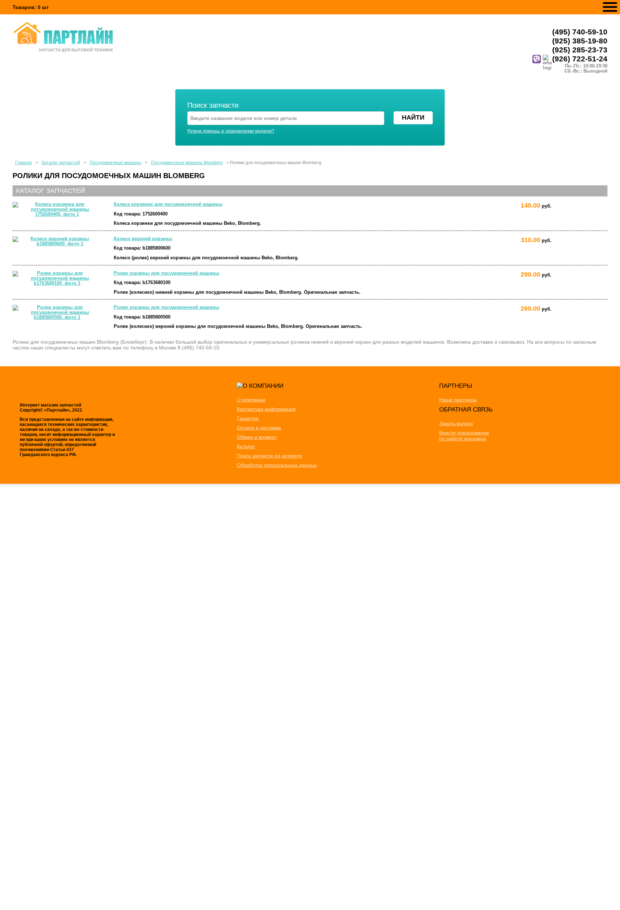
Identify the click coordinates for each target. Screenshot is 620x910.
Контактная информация (266, 409)
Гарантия (248, 418)
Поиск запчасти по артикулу (269, 456)
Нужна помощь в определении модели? (230, 131)
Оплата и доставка (259, 428)
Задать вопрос (456, 423)
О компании (251, 400)
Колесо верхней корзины (143, 238)
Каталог (246, 446)
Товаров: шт (31, 7)
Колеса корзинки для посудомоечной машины (168, 204)
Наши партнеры (458, 400)
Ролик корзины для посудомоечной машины (166, 273)
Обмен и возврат (257, 437)
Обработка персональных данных (277, 465)
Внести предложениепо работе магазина (464, 435)
